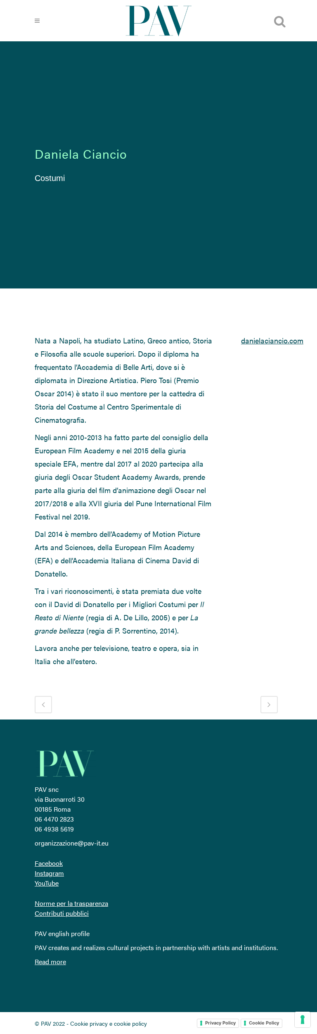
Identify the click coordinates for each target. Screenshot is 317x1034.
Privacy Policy (220, 1023)
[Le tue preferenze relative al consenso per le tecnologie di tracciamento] (302, 1019)
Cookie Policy (264, 1023)
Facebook (49, 863)
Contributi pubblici (62, 913)
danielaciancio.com (272, 340)
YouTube (47, 883)
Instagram (49, 873)
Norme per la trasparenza (71, 903)
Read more (50, 961)
